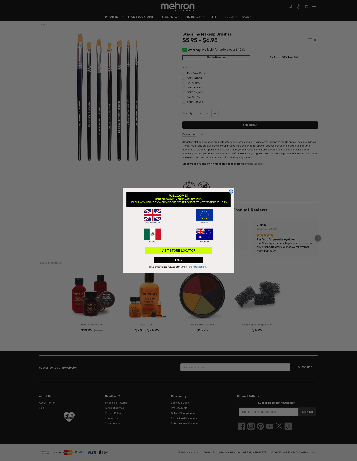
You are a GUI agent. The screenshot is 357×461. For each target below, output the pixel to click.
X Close (178, 260)
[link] (152, 216)
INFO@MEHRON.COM (197, 267)
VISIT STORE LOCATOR (179, 250)
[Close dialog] (231, 191)
